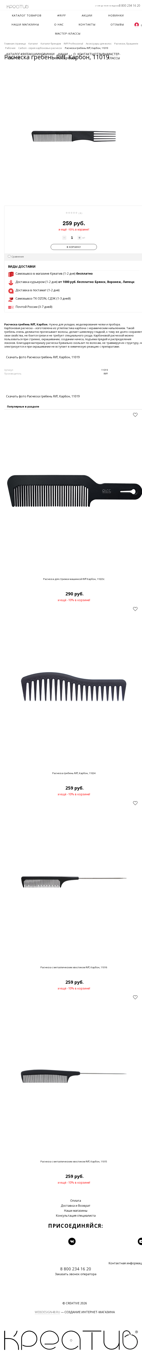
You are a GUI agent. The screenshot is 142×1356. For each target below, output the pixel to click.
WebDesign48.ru (47, 1312)
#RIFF (24, 54)
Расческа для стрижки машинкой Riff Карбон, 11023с (73, 579)
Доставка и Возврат (75, 1206)
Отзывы (100, 54)
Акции (33, 54)
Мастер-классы (113, 56)
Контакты (85, 54)
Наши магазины (75, 1211)
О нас (74, 56)
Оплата (75, 1201)
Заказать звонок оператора (75, 1274)
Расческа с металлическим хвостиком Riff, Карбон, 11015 (73, 1161)
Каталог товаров (13, 56)
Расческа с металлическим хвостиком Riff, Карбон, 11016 (73, 967)
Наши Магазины (63, 56)
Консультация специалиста (76, 1216)
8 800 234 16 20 (129, 6)
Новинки (47, 54)
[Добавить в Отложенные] (135, 414)
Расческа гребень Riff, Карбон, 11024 (73, 773)
